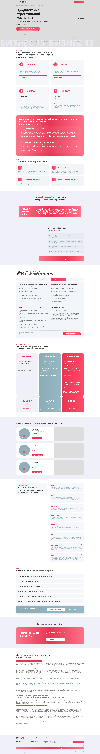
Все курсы (32, 737)
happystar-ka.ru (34, 433)
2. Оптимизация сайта (41, 279)
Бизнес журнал (69, 1)
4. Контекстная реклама (75, 279)
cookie (27, 752)
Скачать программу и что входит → (26, 370)
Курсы (44, 1)
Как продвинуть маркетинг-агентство (36, 742)
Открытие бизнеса (50, 1)
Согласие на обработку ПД (57, 751)
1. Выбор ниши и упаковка (24, 279)
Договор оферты (65, 751)
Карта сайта (71, 751)
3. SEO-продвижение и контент (58, 279)
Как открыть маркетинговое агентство (22, 742)
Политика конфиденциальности (47, 751)
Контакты (68, 737)
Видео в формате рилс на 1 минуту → (26, 371)
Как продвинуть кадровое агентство (36, 743)
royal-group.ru (34, 450)
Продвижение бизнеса (50, 737)
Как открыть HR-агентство (20, 743)
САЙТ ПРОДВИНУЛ (79, 751)
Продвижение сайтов (60, 1)
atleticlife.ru (33, 467)
